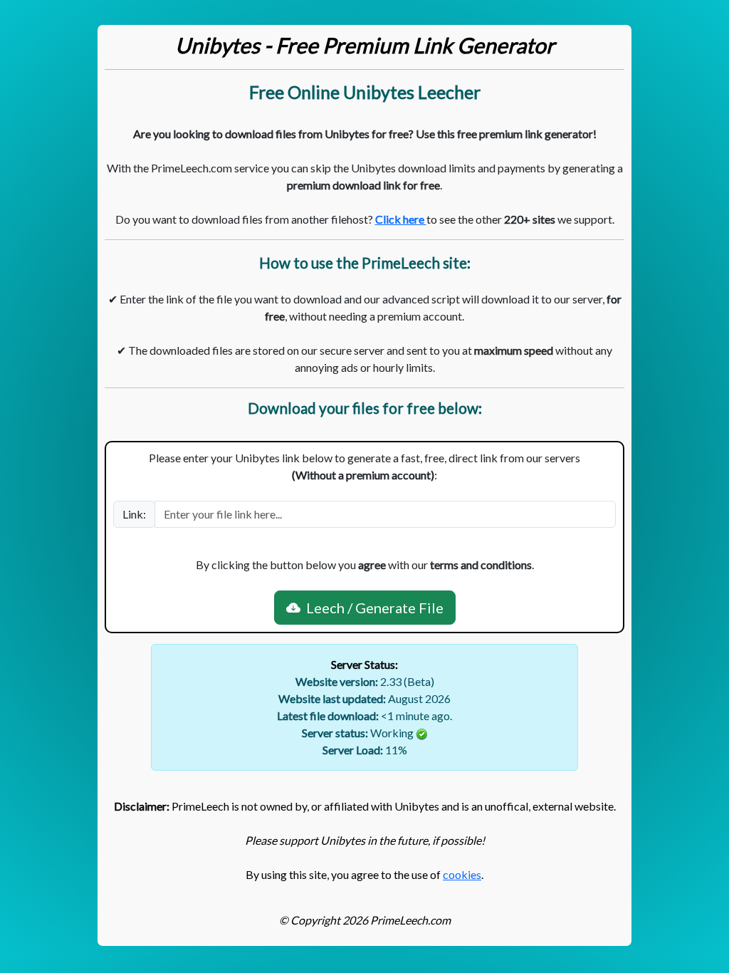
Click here (400, 219)
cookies (462, 874)
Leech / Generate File (372, 607)
